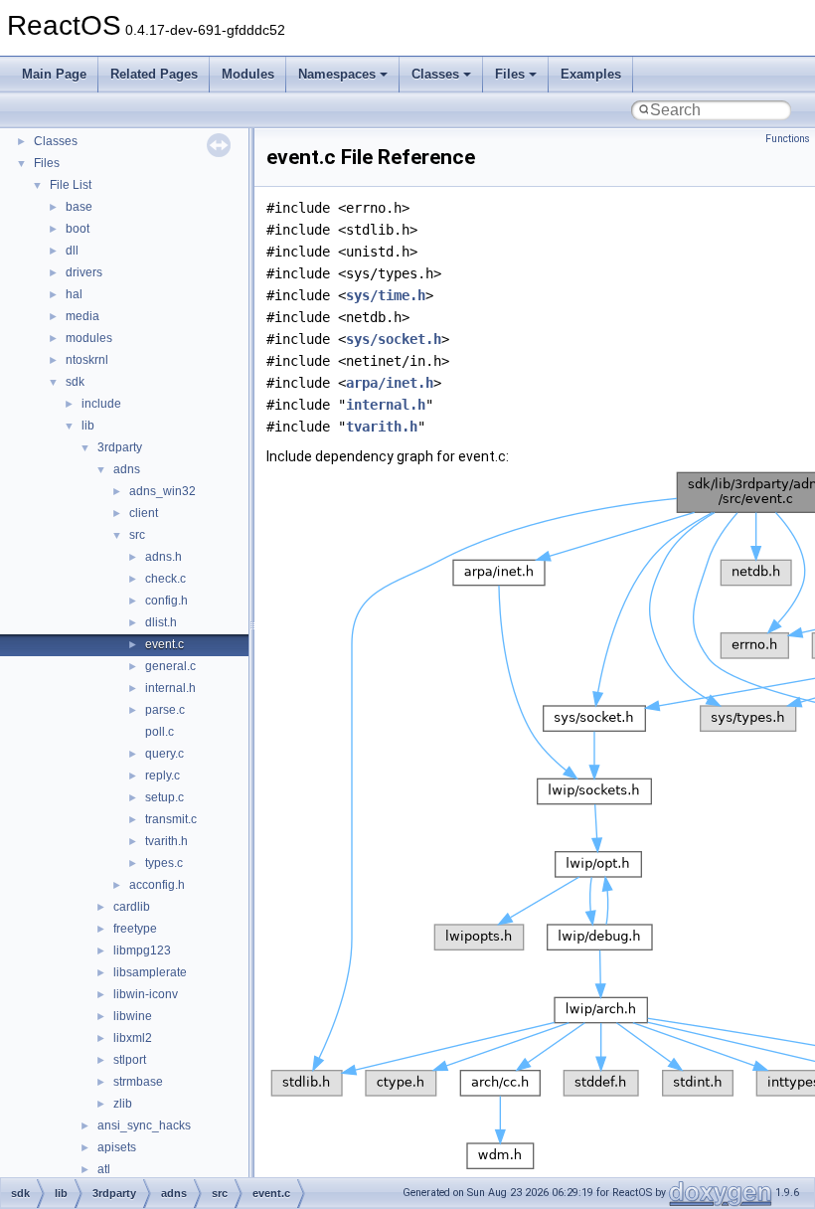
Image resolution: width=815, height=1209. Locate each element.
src (137, 535)
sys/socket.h (393, 339)
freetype (135, 929)
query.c (164, 754)
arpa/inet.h (389, 383)
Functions (787, 138)
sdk (75, 382)
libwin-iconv (145, 994)
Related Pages (154, 74)
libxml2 (132, 1038)
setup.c (164, 797)
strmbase (138, 1082)
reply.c (162, 775)
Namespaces (337, 74)
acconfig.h (157, 885)
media (82, 316)
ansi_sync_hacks (144, 1125)
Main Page (54, 74)
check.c (165, 579)
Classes (435, 74)
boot (77, 229)
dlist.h (161, 622)
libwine (132, 1016)
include (101, 404)
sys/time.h (385, 295)
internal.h (170, 688)
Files (510, 74)
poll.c (159, 732)
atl (103, 1169)
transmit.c (171, 819)
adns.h (163, 557)
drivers (84, 272)
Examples (591, 74)
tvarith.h (166, 841)
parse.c (165, 710)
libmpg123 (142, 950)
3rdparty (119, 447)
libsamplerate (150, 972)
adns (126, 469)
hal (74, 294)
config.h (166, 600)
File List (70, 185)
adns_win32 (162, 491)
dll (72, 251)
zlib (122, 1104)
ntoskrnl (87, 360)
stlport (129, 1060)
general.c (170, 666)
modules (89, 338)
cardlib (131, 907)
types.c (164, 863)
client (143, 513)
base (79, 207)
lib (88, 425)
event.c (164, 644)
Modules (248, 74)
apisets (116, 1147)
